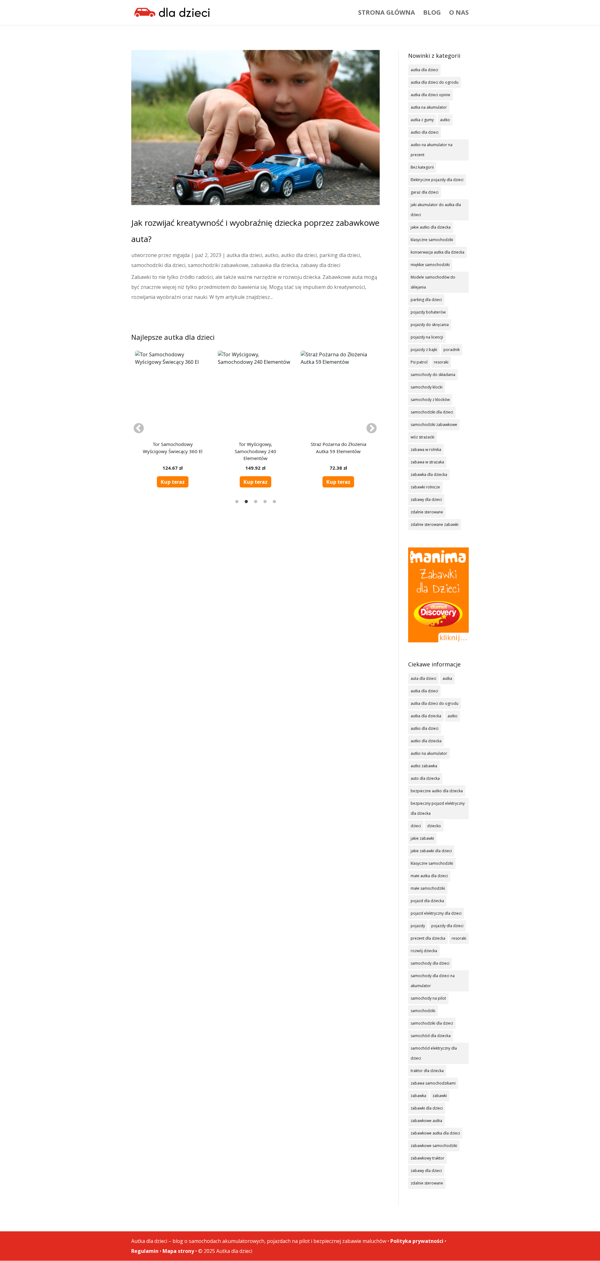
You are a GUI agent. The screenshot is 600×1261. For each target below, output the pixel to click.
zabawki (439, 1095)
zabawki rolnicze (425, 487)
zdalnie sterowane (427, 512)
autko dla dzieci (299, 255)
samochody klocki (426, 387)
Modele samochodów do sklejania (433, 282)
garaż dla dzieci (424, 192)
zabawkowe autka (426, 1120)
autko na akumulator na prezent (431, 149)
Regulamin (144, 1251)
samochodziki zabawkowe (218, 265)
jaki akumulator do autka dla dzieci (436, 209)
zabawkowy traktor (427, 1158)
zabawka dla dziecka (274, 265)
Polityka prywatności (416, 1241)
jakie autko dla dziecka (431, 227)
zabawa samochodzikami (433, 1083)
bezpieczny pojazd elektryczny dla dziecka (438, 808)
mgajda (181, 255)
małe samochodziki (428, 888)
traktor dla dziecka (427, 1070)
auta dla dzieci (423, 678)
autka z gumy (422, 119)
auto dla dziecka (425, 778)
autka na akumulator (429, 107)
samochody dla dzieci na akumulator (433, 980)
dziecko (434, 825)
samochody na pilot (428, 998)
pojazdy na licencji (427, 337)
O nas (459, 13)
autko (271, 255)
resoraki (441, 362)
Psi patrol (419, 362)
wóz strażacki (422, 437)
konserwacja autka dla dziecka (437, 252)
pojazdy (418, 925)
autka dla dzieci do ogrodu (434, 82)
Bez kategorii (422, 167)
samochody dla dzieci (430, 963)
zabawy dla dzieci (320, 265)
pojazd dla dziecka (427, 900)
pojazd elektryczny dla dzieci (436, 913)
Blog (432, 13)
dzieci (416, 825)
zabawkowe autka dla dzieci (435, 1133)
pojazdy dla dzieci (447, 925)
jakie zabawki (422, 838)
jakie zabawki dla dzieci (431, 850)
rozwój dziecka (424, 950)
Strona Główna (386, 13)
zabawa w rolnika (426, 449)
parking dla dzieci (339, 255)
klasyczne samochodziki (432, 239)
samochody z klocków (430, 399)
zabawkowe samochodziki (434, 1145)
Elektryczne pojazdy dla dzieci (437, 179)
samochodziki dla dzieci (158, 265)
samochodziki (423, 1010)
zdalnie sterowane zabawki (434, 524)
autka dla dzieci (244, 255)
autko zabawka (424, 766)
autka (447, 678)
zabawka (418, 1095)
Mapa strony (178, 1251)
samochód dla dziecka (431, 1035)
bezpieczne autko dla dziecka (437, 791)
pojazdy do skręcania (430, 324)
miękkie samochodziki (430, 264)
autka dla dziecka (426, 716)
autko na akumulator (429, 753)
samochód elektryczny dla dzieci (434, 1053)
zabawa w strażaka (427, 462)
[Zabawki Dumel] (438, 594)
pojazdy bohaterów (428, 312)
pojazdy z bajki (424, 349)
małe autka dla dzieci (429, 875)
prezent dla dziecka (428, 938)
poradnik (451, 349)
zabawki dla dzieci (427, 1108)
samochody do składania (433, 374)
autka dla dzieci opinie (430, 94)
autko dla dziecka (426, 741)
